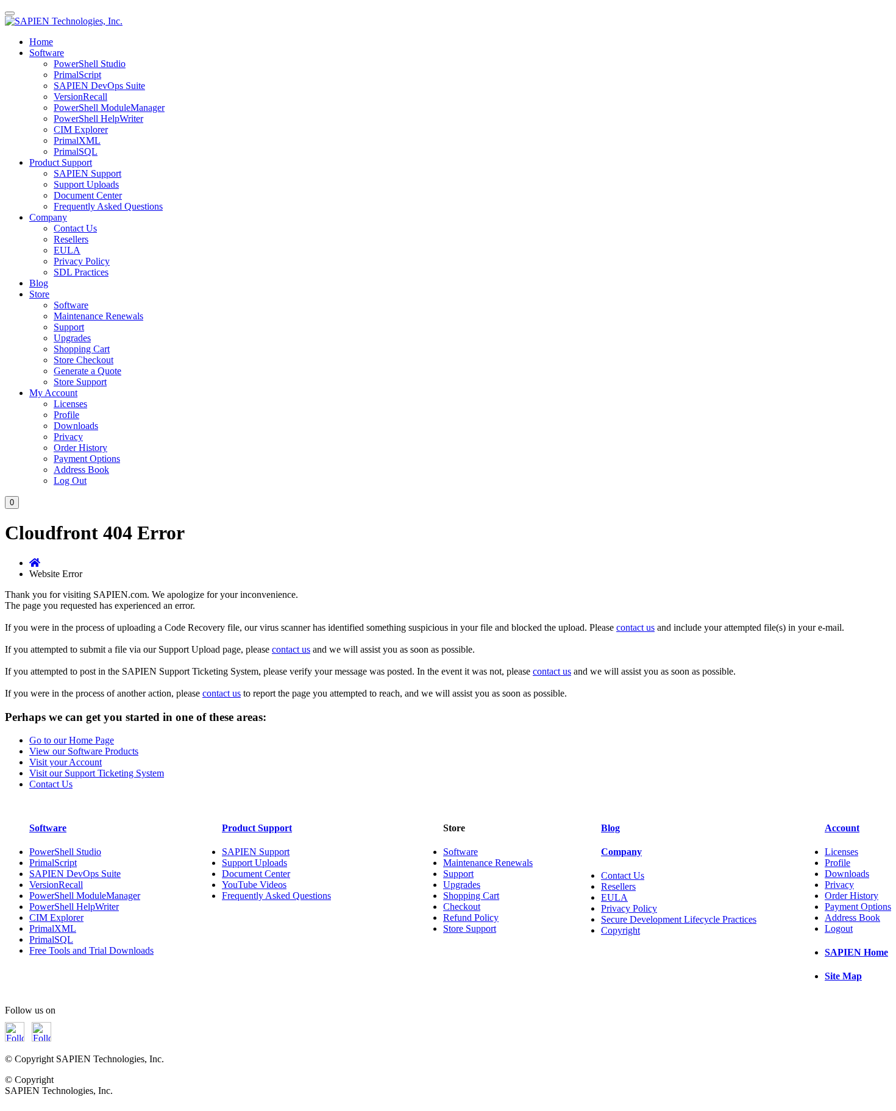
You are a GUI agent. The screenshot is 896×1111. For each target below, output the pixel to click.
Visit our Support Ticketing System (96, 773)
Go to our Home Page (71, 740)
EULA (67, 250)
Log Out (70, 480)
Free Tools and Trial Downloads (91, 950)
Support (69, 327)
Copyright (620, 930)
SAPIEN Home (856, 952)
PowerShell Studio (90, 64)
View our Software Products (83, 751)
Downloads (76, 426)
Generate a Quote (87, 371)
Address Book (81, 469)
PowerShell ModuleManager (109, 107)
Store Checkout (83, 360)
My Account (53, 393)
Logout (839, 928)
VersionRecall (80, 96)
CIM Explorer (81, 129)
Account (842, 828)
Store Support (80, 382)
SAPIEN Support (87, 173)
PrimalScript (77, 74)
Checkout (461, 906)
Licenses (70, 404)
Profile (66, 415)
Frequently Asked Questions (108, 206)
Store (39, 294)
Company (48, 217)
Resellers (71, 239)
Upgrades (72, 338)
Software (46, 53)
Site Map (843, 976)
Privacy (68, 436)
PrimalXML (77, 140)
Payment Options (87, 458)
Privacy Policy (82, 261)
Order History (80, 447)
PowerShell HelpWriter (98, 118)
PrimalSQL (76, 151)
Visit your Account (65, 762)
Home (41, 42)
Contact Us (75, 228)
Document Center (88, 195)
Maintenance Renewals (98, 316)
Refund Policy (471, 917)
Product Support (60, 162)
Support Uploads (86, 184)
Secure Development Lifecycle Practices (678, 919)
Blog (38, 283)
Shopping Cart (82, 349)
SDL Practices (81, 272)
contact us (635, 627)
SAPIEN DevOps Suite (99, 85)
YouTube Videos (254, 884)
